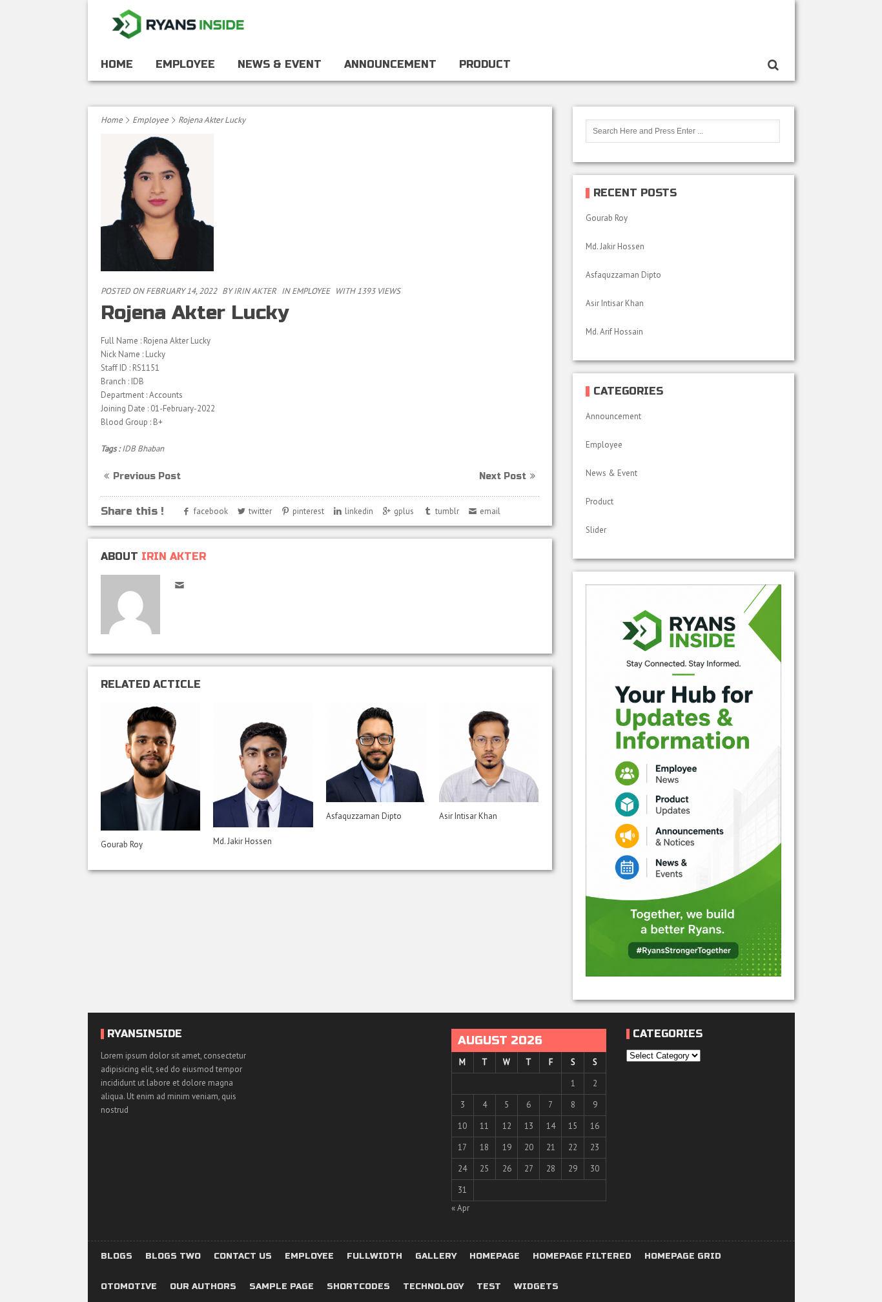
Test (489, 1287)
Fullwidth (374, 1256)
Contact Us (243, 1256)
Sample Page (281, 1287)
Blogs (116, 1256)
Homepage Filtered (582, 1256)
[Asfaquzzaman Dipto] (376, 752)
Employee (185, 64)
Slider (596, 529)
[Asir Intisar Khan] (488, 752)
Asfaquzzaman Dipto (364, 816)
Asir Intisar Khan (468, 816)
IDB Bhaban (143, 448)
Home (117, 64)
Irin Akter (255, 290)
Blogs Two (173, 1256)
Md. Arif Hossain (614, 331)
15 (572, 1126)
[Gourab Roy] (150, 767)
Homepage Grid (682, 1256)
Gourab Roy (123, 844)
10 (462, 1126)
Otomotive (129, 1287)
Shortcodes (358, 1287)
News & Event (280, 64)
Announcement (390, 64)
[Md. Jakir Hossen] (263, 765)
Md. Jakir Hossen (243, 841)
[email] (180, 585)
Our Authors (203, 1287)
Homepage (494, 1256)
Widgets (536, 1287)
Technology (433, 1287)
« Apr (460, 1208)
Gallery (435, 1256)
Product (485, 64)
